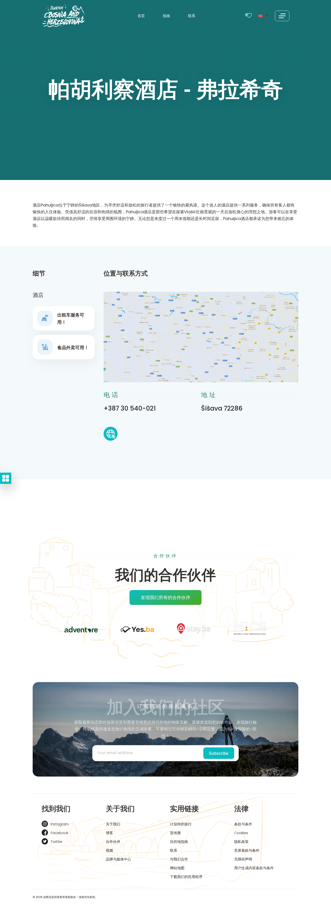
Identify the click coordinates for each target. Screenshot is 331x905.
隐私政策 (241, 841)
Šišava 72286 (222, 408)
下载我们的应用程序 (186, 876)
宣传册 (175, 832)
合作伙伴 (113, 841)
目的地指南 (179, 841)
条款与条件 (243, 824)
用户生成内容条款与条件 (254, 868)
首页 (141, 15)
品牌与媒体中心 (118, 859)
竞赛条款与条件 (246, 850)
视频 (109, 850)
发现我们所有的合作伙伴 (165, 597)
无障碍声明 (243, 859)
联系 (191, 15)
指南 (166, 15)
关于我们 (113, 824)
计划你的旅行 (181, 824)
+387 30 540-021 (130, 408)
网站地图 (177, 868)
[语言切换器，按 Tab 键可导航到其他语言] (263, 16)
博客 (109, 832)
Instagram (60, 824)
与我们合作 (179, 859)
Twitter (56, 841)
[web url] (111, 435)
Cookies (241, 832)
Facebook (59, 832)
